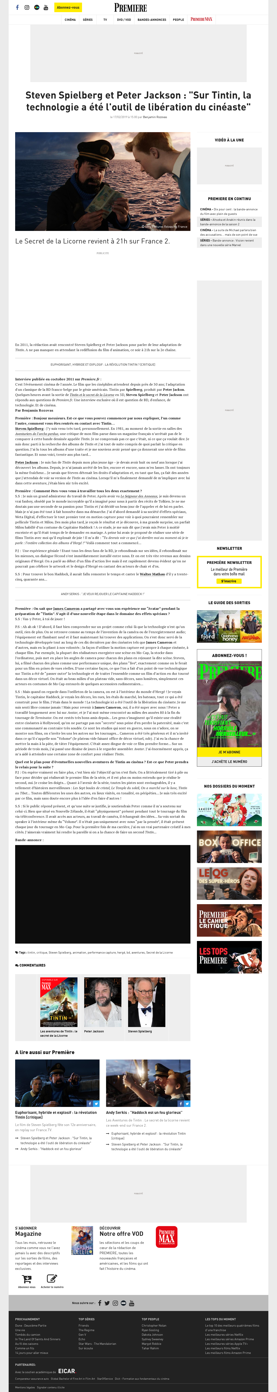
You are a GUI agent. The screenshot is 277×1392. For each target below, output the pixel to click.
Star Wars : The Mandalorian (97, 1343)
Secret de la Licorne (159, 952)
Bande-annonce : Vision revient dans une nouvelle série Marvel (227, 242)
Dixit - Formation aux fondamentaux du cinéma (142, 1378)
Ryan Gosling (150, 1330)
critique (42, 952)
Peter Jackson (26, 462)
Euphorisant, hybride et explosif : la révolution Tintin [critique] (56, 1114)
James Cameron (66, 608)
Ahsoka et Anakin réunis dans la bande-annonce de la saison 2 (227, 222)
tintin (31, 952)
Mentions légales (25, 1387)
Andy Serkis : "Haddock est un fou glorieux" (51, 1149)
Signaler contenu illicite (50, 1387)
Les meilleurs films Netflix (222, 1348)
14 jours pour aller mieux (31, 1353)
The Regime (86, 1330)
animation (79, 952)
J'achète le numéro (229, 761)
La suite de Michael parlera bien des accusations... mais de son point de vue (228, 232)
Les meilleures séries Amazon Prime (229, 1339)
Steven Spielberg (29, 428)
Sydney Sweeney (152, 1339)
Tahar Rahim (150, 1348)
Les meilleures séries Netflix (224, 1334)
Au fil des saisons (26, 1343)
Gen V (82, 1334)
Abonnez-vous (68, 7)
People (178, 19)
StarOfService (105, 1378)
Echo (82, 1339)
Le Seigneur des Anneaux (139, 496)
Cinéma (70, 19)
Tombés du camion (27, 1334)
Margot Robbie (151, 1343)
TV (105, 19)
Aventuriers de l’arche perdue (36, 433)
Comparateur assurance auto (32, 1378)
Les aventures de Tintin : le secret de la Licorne (58, 1033)
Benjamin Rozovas (155, 117)
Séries (88, 19)
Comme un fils (24, 1348)
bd (128, 952)
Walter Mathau (152, 574)
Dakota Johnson (152, 1334)
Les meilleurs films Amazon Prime (228, 1353)
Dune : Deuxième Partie (30, 1325)
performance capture (102, 952)
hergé (121, 952)
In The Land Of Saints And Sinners (37, 1339)
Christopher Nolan (154, 1325)
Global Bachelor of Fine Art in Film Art (73, 1378)
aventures (138, 952)
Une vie (20, 1330)
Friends (84, 1325)
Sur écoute (86, 1348)
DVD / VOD (124, 19)
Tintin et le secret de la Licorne (92, 394)
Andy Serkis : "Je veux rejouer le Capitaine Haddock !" (103, 594)
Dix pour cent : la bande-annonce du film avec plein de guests (229, 211)
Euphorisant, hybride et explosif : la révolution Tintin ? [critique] (103, 364)
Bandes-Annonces (152, 19)
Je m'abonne (229, 752)
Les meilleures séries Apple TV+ (226, 1343)
